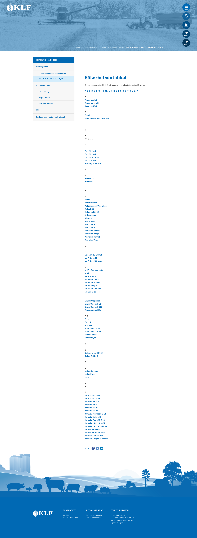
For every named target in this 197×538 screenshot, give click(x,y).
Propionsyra (90, 338)
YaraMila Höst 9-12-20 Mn (96, 426)
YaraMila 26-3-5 (91, 411)
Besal (87, 115)
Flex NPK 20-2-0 (92, 157)
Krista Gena (90, 221)
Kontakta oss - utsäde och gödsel (50, 117)
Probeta (88, 325)
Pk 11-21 (88, 322)
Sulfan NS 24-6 (91, 356)
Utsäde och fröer (43, 85)
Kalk (37, 110)
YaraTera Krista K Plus (95, 433)
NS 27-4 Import (91, 286)
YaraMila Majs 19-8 (93, 417)
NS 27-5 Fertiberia (93, 289)
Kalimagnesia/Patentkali (95, 206)
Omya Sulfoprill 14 (93, 310)
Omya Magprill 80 (92, 301)
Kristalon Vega (91, 240)
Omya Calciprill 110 (93, 307)
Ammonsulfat (91, 100)
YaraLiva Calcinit (92, 395)
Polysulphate (91, 335)
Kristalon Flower (92, 231)
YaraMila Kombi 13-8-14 (95, 414)
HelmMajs (89, 182)
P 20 (87, 319)
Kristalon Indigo (92, 234)
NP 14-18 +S (90, 276)
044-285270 (129, 518)
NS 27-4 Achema (92, 279)
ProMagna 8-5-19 (92, 328)
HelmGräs (89, 178)
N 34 (87, 273)
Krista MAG (90, 224)
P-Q (120, 91)
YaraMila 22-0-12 (92, 408)
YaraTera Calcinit (92, 429)
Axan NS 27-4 (91, 106)
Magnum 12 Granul (93, 255)
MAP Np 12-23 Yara (93, 261)
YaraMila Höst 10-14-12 (95, 423)
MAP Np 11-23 (91, 258)
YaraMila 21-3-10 (92, 402)
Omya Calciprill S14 (93, 304)
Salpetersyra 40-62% (94, 353)
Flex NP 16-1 (90, 151)
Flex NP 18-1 (90, 154)
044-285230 (128, 520)
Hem (78, 48)
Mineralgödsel (116, 48)
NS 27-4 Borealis (92, 283)
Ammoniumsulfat (92, 103)
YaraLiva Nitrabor (93, 398)
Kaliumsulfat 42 (92, 212)
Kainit (87, 200)
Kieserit (88, 218)
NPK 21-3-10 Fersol (93, 292)
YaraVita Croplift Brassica (96, 439)
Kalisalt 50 (89, 209)
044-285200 (120, 515)
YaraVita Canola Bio (94, 436)
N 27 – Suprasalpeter (94, 270)
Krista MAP (90, 228)
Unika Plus (90, 374)
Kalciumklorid (91, 203)
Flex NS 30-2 (90, 160)
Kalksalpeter (90, 215)
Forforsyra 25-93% (93, 164)
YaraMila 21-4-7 (91, 405)
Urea (87, 377)
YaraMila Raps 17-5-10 (95, 420)
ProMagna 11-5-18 (93, 332)
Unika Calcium (91, 371)
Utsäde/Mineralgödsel (94, 48)
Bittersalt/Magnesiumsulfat (97, 118)
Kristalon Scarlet (92, 237)
